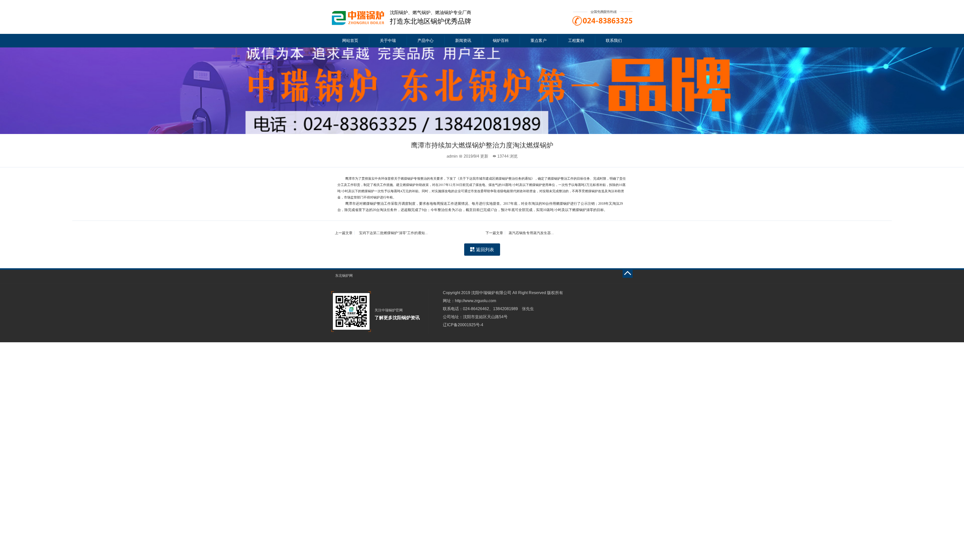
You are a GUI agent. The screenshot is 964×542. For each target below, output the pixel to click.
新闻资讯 (463, 40)
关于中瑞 (388, 40)
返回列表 (482, 249)
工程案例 (576, 40)
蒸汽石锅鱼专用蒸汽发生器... (520, 233)
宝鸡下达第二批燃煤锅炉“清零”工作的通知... (381, 233)
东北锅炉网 (344, 276)
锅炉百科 (501, 40)
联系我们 (614, 40)
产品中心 (425, 40)
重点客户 (538, 40)
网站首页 (350, 40)
